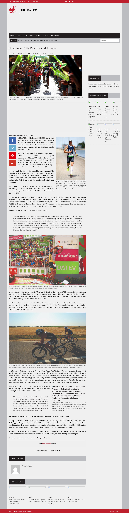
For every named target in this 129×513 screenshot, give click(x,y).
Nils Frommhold (33, 53)
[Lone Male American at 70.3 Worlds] (116, 126)
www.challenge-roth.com (40, 438)
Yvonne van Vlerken (46, 53)
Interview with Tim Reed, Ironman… (100, 134)
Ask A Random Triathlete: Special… (116, 112)
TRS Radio (29, 35)
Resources (55, 35)
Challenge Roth (21, 53)
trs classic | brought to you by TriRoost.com (24, 1)
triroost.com (46, 444)
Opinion (115, 106)
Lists (90, 129)
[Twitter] (66, 1)
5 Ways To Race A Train (91, 134)
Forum (45, 35)
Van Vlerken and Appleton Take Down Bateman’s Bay (37, 500)
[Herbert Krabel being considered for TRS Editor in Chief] (108, 104)
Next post (54, 451)
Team (38, 35)
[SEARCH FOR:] (109, 40)
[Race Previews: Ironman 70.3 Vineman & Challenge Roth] (17, 495)
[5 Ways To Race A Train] (92, 127)
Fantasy (11, 497)
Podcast (99, 129)
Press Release (20, 135)
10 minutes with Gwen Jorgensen (91, 113)
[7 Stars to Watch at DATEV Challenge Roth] (76, 495)
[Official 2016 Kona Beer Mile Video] (100, 104)
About (19, 35)
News (30, 497)
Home (12, 35)
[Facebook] (69, 1)
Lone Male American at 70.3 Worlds (116, 134)
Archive (118, 511)
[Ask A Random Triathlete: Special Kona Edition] (116, 104)
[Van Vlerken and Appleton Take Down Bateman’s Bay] (37, 495)
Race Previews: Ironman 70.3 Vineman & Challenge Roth (17, 501)
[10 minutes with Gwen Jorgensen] (92, 104)
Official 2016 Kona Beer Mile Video (100, 112)
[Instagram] (72, 1)
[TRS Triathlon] (25, 9)
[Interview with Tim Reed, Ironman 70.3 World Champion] (100, 126)
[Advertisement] (81, 18)
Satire (107, 106)
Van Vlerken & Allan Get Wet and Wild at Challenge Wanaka (56, 501)
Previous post (42, 451)
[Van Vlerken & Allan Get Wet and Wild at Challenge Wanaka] (56, 495)
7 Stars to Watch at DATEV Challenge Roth (76, 500)
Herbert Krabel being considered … (108, 113)
